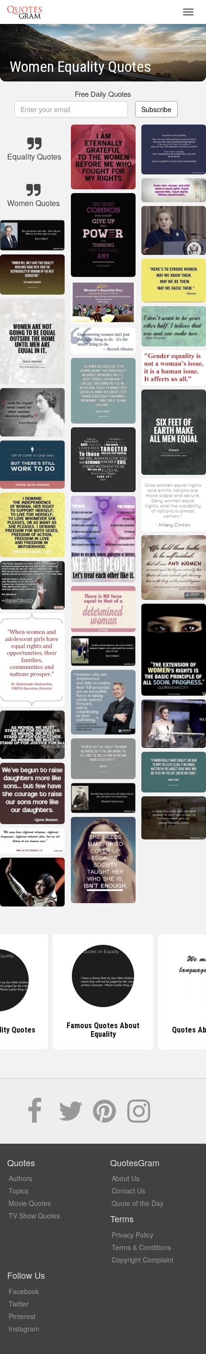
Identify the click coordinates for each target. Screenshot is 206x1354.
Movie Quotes (30, 1203)
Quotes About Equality (103, 1029)
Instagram (24, 1328)
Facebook (24, 1291)
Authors (20, 1178)
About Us (125, 1178)
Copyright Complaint (142, 1259)
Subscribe (156, 109)
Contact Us (128, 1190)
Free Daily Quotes (103, 94)
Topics (18, 1190)
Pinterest (22, 1316)
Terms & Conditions (141, 1247)
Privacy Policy (132, 1234)
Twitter (19, 1303)
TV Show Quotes (34, 1215)
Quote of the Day (137, 1203)
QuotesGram (24, 12)
